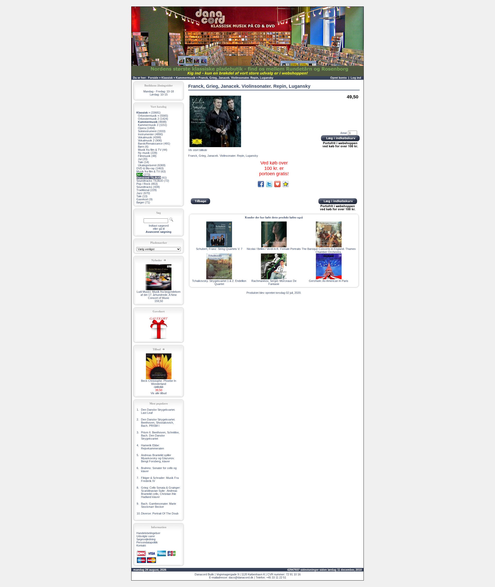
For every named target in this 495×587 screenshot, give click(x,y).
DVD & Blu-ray (145, 168)
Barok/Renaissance (150, 143)
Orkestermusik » (148, 115)
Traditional (142, 190)
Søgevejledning (145, 539)
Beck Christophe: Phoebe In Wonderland (158, 382)
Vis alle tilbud (159, 393)
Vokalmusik (145, 137)
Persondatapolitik (147, 542)
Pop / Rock (143, 183)
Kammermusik (185, 77)
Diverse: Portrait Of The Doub (159, 513)
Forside (153, 77)
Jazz (139, 193)
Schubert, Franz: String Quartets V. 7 (219, 248)
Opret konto (338, 77)
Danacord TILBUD (148, 177)
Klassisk (167, 77)
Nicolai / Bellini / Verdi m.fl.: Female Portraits (274, 248)
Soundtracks (144, 186)
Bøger (140, 202)
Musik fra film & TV (149, 149)
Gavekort (142, 199)
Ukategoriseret (147, 165)
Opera (142, 128)
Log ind (356, 77)
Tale (140, 162)
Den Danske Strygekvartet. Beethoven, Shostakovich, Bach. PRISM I (158, 422)
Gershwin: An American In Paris (328, 280)
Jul (140, 159)
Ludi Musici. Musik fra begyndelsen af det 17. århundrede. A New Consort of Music (158, 294)
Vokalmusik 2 (146, 140)
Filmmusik (144, 155)
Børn (141, 146)
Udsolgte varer (145, 536)
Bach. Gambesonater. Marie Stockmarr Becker (158, 505)
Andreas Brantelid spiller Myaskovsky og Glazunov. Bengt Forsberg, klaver (158, 458)
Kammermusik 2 (148, 124)
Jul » (139, 174)
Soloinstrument (147, 131)
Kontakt (141, 545)
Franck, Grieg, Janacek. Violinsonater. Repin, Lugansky (236, 77)
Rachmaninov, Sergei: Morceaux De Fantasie (273, 282)
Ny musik (144, 152)
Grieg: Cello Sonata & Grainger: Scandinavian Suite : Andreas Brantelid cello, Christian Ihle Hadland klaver (160, 492)
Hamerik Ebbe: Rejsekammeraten (152, 447)
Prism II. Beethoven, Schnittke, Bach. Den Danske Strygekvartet (160, 435)
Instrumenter (146, 134)
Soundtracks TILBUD (149, 180)
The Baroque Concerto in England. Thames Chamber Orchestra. (329, 250)
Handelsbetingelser (148, 533)
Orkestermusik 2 (148, 118)
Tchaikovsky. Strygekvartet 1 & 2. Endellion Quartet (219, 282)
